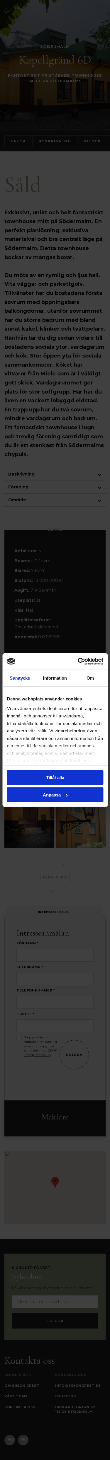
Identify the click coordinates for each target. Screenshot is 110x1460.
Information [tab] (55, 677)
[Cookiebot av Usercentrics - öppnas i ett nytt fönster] (78, 661)
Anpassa (52, 794)
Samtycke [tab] (20, 677)
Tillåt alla (55, 777)
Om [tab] (90, 677)
